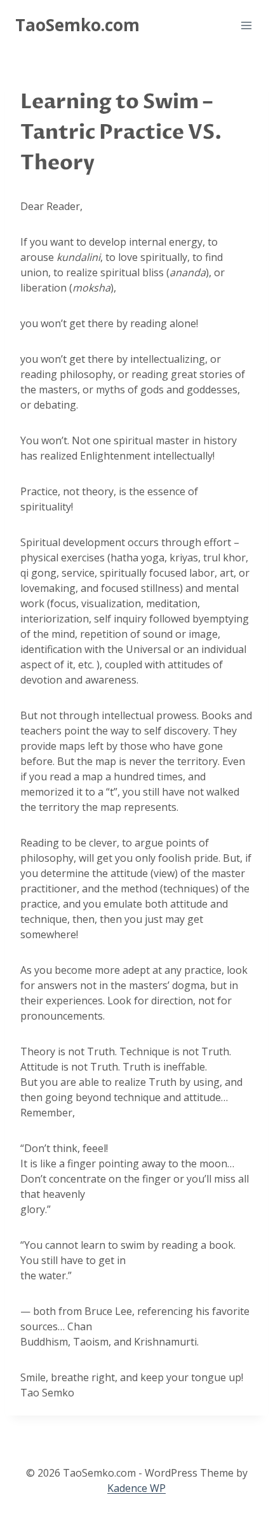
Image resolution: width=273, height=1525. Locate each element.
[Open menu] (246, 25)
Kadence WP (136, 1488)
